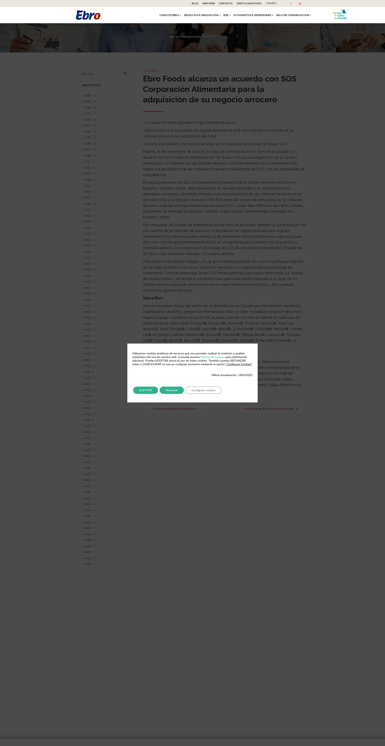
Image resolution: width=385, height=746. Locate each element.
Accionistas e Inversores (252, 15)
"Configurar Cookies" (239, 364)
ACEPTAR (145, 390)
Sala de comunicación (292, 15)
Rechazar (172, 390)
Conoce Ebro (169, 15)
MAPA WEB (209, 3)
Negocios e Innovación (201, 15)
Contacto (225, 3)
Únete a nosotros (249, 3)
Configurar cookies (203, 390)
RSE (225, 15)
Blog (195, 3)
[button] (278, 3)
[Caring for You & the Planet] (339, 14)
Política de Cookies (213, 357)
